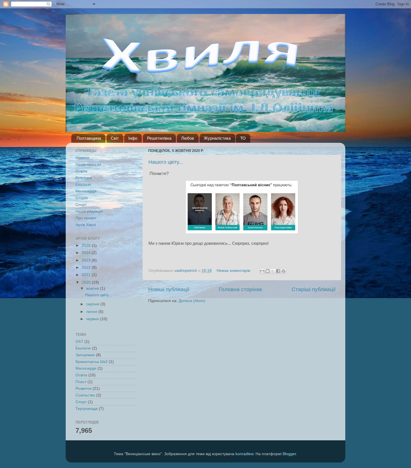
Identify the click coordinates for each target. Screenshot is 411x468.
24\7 (79, 341)
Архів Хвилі (85, 225)
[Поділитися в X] (273, 271)
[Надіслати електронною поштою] (262, 271)
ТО (243, 138)
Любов (187, 138)
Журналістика (217, 138)
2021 (87, 275)
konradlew (244, 454)
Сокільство (85, 395)
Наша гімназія (88, 164)
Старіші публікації (314, 289)
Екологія (83, 184)
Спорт (81, 205)
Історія (81, 198)
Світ (115, 138)
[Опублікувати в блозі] (267, 271)
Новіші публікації (168, 289)
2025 (87, 245)
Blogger (289, 454)
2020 (87, 282)
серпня (93, 304)
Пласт (80, 382)
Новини (82, 158)
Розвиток (83, 388)
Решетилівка (159, 138)
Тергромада (86, 409)
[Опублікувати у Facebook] (278, 271)
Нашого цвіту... (165, 162)
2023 (87, 260)
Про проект (85, 218)
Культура (83, 178)
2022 (87, 267)
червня (93, 319)
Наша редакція (89, 211)
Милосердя (85, 191)
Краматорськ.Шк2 (91, 362)
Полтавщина (89, 138)
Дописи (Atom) (192, 301)
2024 (87, 253)
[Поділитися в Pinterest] (283, 271)
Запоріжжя (85, 355)
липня (92, 312)
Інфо (132, 138)
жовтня (93, 288)
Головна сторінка (240, 289)
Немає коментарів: (234, 271)
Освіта (81, 171)
